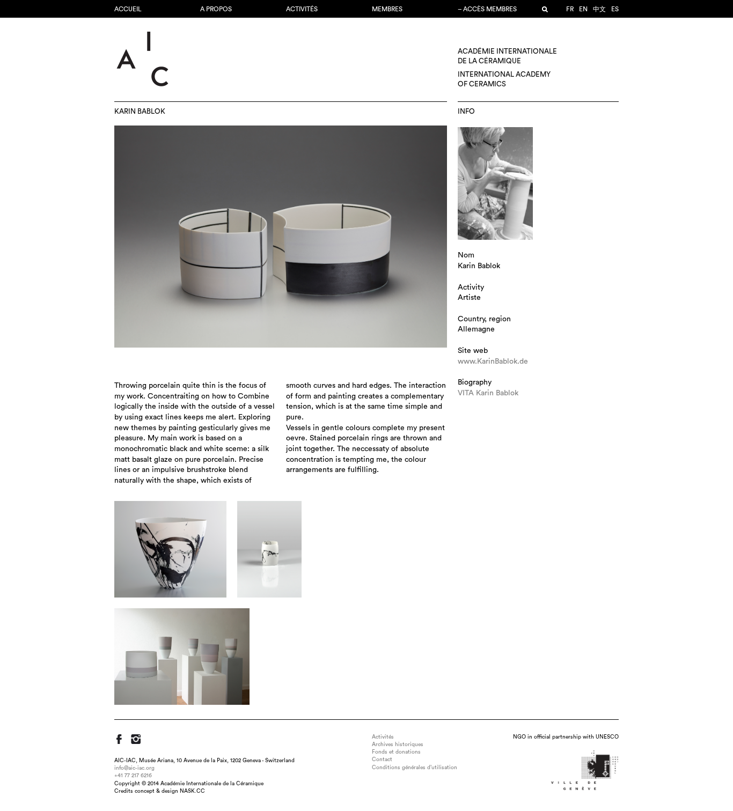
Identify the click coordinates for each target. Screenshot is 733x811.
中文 (599, 9)
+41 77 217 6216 (133, 775)
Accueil (128, 9)
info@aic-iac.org (134, 768)
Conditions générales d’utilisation (414, 767)
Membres (387, 9)
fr (570, 9)
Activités (302, 9)
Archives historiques (397, 744)
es (615, 9)
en (583, 9)
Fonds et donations (396, 752)
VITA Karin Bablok (488, 393)
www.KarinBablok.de (493, 361)
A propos (216, 9)
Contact (382, 759)
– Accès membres (487, 9)
